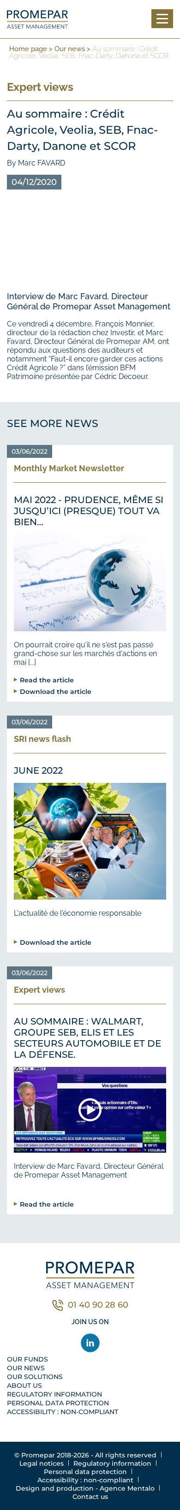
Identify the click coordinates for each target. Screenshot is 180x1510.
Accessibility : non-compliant (62, 1412)
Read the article (47, 679)
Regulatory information (54, 1394)
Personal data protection (58, 1403)
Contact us (90, 1496)
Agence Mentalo (127, 1488)
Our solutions (35, 1377)
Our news (69, 49)
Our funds (27, 1359)
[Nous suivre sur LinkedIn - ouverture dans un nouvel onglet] (90, 1342)
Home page (28, 49)
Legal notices (41, 1463)
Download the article (55, 691)
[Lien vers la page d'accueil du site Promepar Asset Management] (37, 19)
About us (24, 1385)
